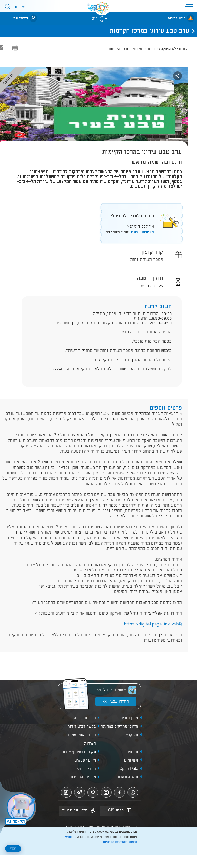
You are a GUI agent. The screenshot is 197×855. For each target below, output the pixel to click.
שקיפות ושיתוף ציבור (79, 752)
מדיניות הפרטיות (82, 777)
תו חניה (132, 752)
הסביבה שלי (86, 769)
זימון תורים (129, 718)
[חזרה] (191, 31)
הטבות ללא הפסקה (174, 49)
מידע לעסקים (85, 760)
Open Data (129, 769)
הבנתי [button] (13, 848)
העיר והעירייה (85, 718)
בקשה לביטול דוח (81, 726)
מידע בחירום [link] (176, 18)
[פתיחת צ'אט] (19, 808)
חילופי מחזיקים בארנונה (119, 726)
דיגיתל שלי (20, 18)
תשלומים (131, 760)
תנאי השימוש (128, 777)
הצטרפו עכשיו (142, 232)
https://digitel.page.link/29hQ (153, 624)
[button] (190, 6)
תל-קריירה (129, 735)
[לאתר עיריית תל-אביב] (102, 7)
